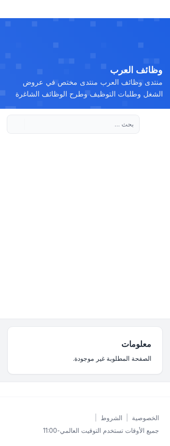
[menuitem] (145, 417)
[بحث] (32, 124)
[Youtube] (146, 389)
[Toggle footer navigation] (11, 389)
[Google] (139, 389)
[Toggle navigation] (11, 9)
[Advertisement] (85, 229)
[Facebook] (161, 389)
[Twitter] (153, 389)
